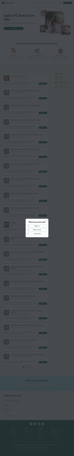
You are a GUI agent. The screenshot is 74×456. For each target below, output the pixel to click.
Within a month (37, 229)
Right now (37, 225)
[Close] (47, 220)
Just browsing (37, 233)
